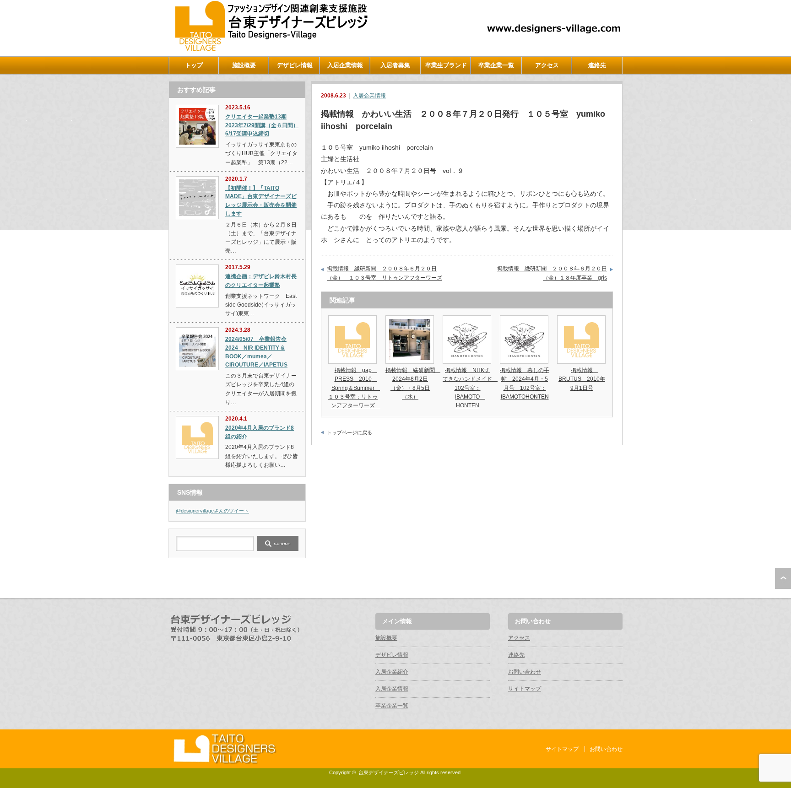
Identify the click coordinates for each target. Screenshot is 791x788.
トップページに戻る (349, 432)
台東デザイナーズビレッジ (388, 772)
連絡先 (597, 65)
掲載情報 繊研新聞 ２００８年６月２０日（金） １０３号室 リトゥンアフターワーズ (384, 273)
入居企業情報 (345, 65)
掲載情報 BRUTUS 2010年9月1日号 (581, 379)
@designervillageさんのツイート (212, 510)
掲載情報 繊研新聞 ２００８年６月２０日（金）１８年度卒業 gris (552, 273)
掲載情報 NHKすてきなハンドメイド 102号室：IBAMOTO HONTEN (470, 388)
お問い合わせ (524, 672)
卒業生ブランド (446, 65)
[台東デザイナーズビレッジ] (270, 48)
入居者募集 (395, 65)
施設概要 (244, 65)
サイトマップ (524, 688)
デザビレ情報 (295, 65)
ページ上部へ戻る (783, 578)
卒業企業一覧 (496, 65)
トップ (194, 65)
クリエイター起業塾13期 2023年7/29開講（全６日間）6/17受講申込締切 (261, 125)
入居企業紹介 (391, 672)
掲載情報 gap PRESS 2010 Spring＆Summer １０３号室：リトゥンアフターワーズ (354, 388)
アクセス (547, 65)
